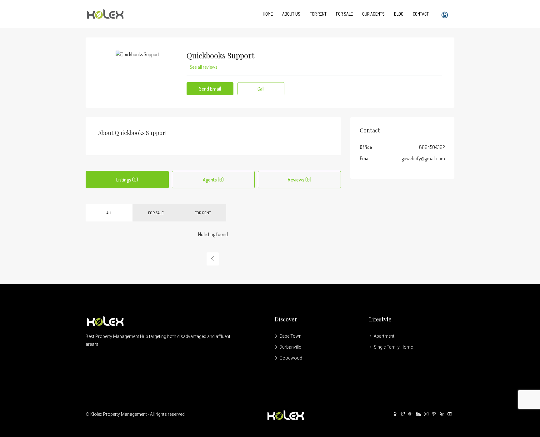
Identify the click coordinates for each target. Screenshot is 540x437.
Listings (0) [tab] (127, 179)
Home (268, 14)
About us (291, 14)
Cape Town (290, 336)
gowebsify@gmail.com (423, 158)
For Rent (318, 14)
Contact (421, 14)
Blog (398, 14)
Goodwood (290, 357)
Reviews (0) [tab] (299, 179)
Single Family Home (393, 347)
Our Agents (373, 14)
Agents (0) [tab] (213, 179)
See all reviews (203, 67)
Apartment (384, 336)
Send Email (210, 89)
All (109, 212)
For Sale (344, 14)
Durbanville (290, 347)
